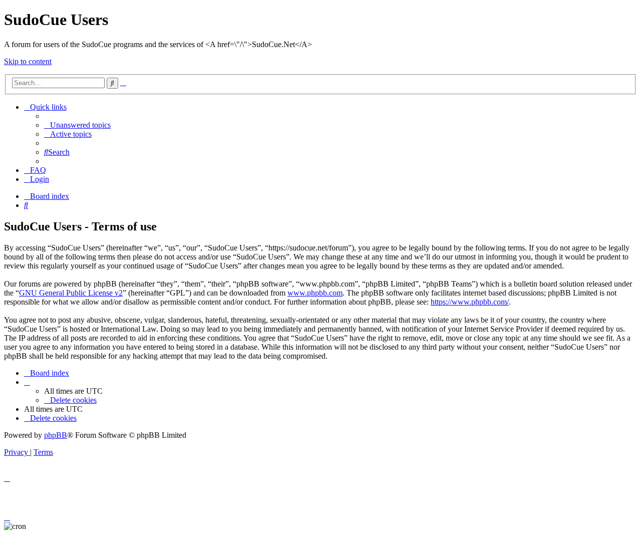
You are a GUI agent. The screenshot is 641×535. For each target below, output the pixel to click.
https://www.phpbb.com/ (470, 302)
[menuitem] (77, 125)
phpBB (55, 435)
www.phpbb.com (315, 293)
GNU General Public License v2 (71, 293)
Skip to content (28, 61)
